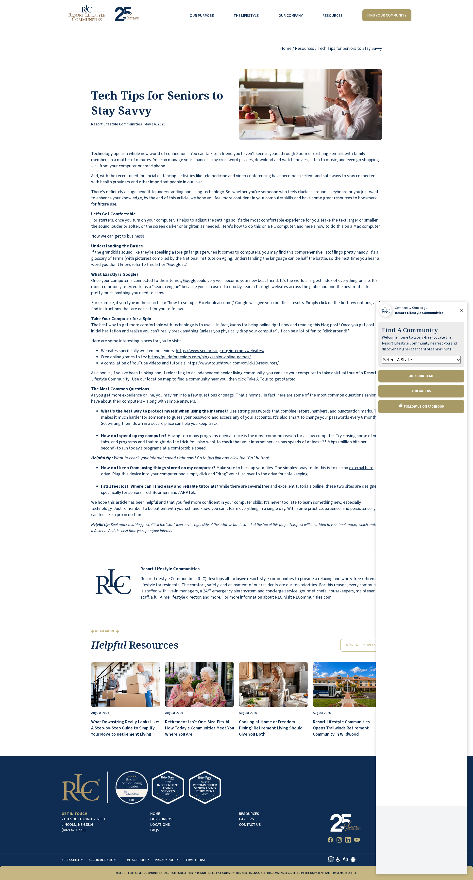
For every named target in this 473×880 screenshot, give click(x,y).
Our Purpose (202, 15)
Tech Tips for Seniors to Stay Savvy (350, 48)
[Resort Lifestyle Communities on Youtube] (357, 840)
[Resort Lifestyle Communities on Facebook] (330, 840)
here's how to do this (323, 226)
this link (214, 458)
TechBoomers (156, 492)
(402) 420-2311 (74, 830)
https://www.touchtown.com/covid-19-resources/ (233, 363)
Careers (246, 819)
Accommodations (103, 860)
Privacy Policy (166, 860)
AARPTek (186, 492)
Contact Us (250, 824)
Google (189, 280)
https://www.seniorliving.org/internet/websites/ (220, 351)
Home (285, 48)
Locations (160, 824)
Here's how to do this (241, 226)
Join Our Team (421, 376)
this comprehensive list (308, 252)
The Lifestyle (246, 15)
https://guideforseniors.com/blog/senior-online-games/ (199, 357)
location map (159, 379)
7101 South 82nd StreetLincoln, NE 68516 (84, 821)
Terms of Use (195, 860)
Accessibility (72, 860)
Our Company (290, 15)
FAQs (154, 830)
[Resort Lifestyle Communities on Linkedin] (348, 840)
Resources (332, 15)
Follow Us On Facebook (423, 406)
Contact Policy (136, 860)
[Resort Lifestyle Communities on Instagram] (339, 840)
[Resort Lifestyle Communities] (103, 15)
